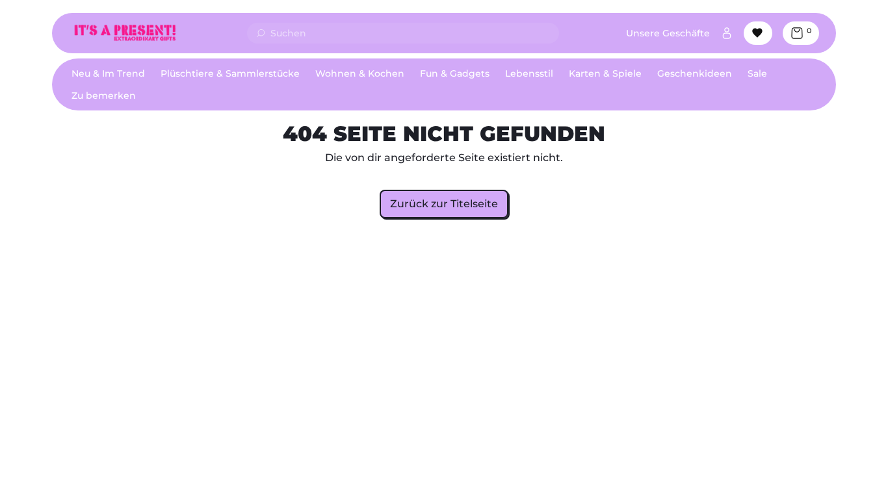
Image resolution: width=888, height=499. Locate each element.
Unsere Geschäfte (668, 33)
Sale (757, 73)
